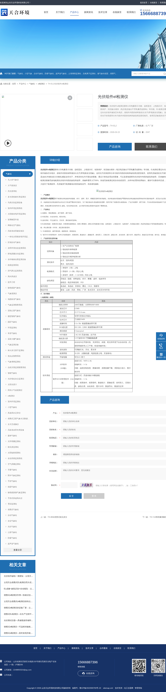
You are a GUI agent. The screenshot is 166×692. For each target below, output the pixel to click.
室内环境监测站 (14, 401)
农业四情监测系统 (15, 458)
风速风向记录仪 (14, 413)
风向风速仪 (12, 276)
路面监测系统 (13, 265)
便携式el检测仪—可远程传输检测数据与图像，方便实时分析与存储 (19, 627)
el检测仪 (41, 84)
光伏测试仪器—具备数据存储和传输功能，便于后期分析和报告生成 (19, 620)
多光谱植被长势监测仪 (17, 197)
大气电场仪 (12, 185)
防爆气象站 (12, 538)
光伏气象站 (12, 527)
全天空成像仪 (13, 424)
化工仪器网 (128, 688)
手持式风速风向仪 (15, 498)
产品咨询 (114, 146)
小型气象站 (12, 407)
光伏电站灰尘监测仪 (16, 379)
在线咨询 (90, 673)
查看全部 (17, 550)
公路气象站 (12, 532)
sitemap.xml (108, 688)
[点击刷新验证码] (86, 485)
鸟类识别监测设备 (15, 202)
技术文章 (102, 12)
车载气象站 (12, 470)
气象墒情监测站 (14, 362)
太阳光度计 (12, 384)
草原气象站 (12, 333)
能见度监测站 (13, 447)
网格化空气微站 (14, 225)
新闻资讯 (88, 12)
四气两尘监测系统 (15, 271)
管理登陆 (138, 688)
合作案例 (103, 648)
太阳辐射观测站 (14, 453)
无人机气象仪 (13, 180)
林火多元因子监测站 (16, 350)
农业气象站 (12, 521)
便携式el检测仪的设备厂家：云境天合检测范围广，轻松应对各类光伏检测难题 (19, 608)
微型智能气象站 (14, 316)
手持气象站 (12, 481)
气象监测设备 (13, 345)
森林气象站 (12, 436)
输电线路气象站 (14, 288)
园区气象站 (12, 322)
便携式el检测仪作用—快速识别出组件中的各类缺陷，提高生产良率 (19, 595)
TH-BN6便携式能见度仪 (57, 517)
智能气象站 (12, 373)
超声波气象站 (13, 544)
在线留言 (153, 3)
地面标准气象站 (14, 299)
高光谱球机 (12, 191)
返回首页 (143, 3)
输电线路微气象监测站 (17, 492)
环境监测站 (12, 328)
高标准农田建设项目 (16, 231)
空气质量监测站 (14, 464)
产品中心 (74, 12)
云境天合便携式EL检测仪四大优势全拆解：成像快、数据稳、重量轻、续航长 (19, 582)
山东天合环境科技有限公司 (18, 3)
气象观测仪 (12, 293)
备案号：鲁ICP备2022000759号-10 (86, 688)
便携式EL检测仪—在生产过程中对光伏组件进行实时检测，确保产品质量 (19, 614)
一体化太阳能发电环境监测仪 (19, 237)
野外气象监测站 (14, 475)
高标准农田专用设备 (16, 430)
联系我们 (131, 12)
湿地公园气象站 (14, 310)
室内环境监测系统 (15, 208)
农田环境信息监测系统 (17, 248)
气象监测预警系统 (15, 305)
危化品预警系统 (14, 356)
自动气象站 (12, 515)
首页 (46, 12)
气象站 (32, 84)
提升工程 (11, 282)
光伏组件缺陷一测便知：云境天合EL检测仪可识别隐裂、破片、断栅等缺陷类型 (19, 576)
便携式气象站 (13, 510)
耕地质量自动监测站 (16, 254)
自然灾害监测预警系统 (17, 367)
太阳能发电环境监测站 (17, 214)
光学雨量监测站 (14, 441)
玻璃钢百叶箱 (13, 220)
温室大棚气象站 (14, 339)
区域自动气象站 (14, 242)
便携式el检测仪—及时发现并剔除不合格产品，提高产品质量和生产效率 (19, 633)
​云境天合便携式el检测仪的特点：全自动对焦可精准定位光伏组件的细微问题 (19, 601)
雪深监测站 (12, 504)
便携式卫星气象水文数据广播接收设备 (20, 419)
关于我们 (60, 12)
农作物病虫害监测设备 (17, 259)
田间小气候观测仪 (15, 390)
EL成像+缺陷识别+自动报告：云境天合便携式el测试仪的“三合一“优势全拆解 (19, 589)
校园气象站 (12, 487)
